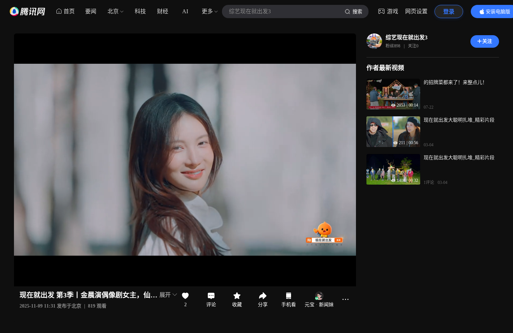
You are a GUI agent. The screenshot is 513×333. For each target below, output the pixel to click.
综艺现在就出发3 (407, 37)
